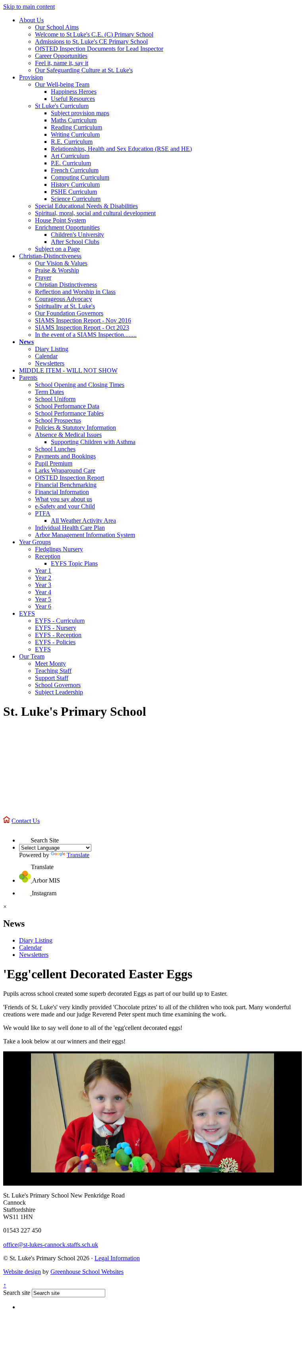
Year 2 (43, 577)
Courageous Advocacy (63, 299)
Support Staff (51, 677)
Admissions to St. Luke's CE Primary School (91, 41)
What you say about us (63, 499)
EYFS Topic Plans (74, 563)
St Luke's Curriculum (62, 105)
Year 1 (43, 570)
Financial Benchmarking (66, 484)
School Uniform (55, 399)
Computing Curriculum (80, 177)
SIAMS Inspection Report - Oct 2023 (82, 327)
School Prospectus (58, 420)
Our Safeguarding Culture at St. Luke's (84, 70)
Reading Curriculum (76, 127)
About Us (31, 20)
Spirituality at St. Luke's (65, 306)
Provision (31, 77)
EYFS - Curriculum (60, 620)
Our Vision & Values (61, 263)
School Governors (58, 685)
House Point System (60, 220)
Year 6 (43, 606)
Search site (16, 1292)
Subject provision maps (80, 113)
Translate (78, 855)
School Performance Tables (69, 413)
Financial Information (62, 492)
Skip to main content (29, 6)
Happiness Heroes (74, 91)
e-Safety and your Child (65, 506)
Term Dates (49, 391)
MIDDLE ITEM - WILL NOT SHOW (68, 370)
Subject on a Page (57, 248)
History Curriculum (75, 184)
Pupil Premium (53, 463)
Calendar (46, 356)
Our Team (31, 656)
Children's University (77, 234)
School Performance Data (67, 406)
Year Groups (35, 542)
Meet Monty (50, 663)
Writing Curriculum (75, 134)
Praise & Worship (57, 270)
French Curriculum (74, 170)
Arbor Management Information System (85, 534)
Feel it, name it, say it (61, 63)
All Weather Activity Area (83, 520)
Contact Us (26, 820)
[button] (25, 836)
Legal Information (117, 1258)
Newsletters (49, 363)
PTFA (42, 513)
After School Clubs (75, 241)
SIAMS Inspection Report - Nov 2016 (83, 320)
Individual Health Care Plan (70, 527)
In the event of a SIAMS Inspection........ (86, 334)
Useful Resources (73, 98)
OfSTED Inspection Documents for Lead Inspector (99, 48)
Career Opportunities (61, 55)
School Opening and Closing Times (79, 384)
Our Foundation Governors (69, 313)
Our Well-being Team (62, 84)
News (26, 341)
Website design (22, 1271)
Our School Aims (57, 27)
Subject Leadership (59, 692)
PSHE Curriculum (74, 191)
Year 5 (43, 599)
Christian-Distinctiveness (50, 256)
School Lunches (55, 449)
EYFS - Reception (58, 635)
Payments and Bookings (65, 456)
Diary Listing (51, 349)
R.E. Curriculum (72, 141)
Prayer (43, 277)
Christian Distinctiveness (66, 284)
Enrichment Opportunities (67, 227)
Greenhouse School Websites (87, 1271)
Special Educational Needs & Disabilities (86, 206)
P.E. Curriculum (71, 163)
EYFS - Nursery (55, 627)
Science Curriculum (75, 198)
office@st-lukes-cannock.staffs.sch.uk (50, 1244)
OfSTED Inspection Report (69, 477)
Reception (47, 556)
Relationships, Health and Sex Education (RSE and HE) (121, 148)
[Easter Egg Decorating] (152, 1113)
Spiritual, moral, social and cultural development (95, 213)
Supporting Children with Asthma (93, 442)
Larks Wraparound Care (65, 470)
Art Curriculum (70, 156)
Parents (28, 377)
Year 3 (43, 584)
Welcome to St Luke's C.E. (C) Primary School (94, 34)
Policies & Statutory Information (75, 427)
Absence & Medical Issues (68, 434)
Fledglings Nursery (59, 549)
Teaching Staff (53, 670)
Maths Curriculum (74, 120)
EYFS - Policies (55, 642)
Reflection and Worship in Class (75, 291)
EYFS (27, 613)
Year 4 (43, 592)
